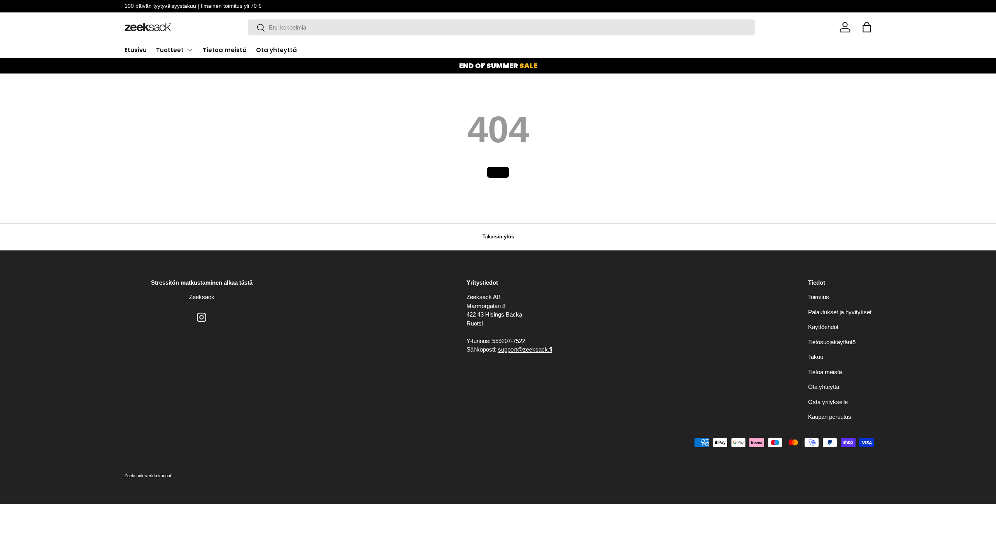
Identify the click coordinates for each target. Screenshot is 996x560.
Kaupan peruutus (829, 416)
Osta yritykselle (828, 402)
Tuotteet (170, 50)
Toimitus (818, 297)
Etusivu (135, 50)
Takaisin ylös (498, 237)
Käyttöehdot (823, 327)
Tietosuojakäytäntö (832, 342)
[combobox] (501, 27)
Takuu (815, 357)
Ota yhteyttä (276, 50)
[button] (866, 27)
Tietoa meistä (225, 50)
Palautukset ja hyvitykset (840, 312)
